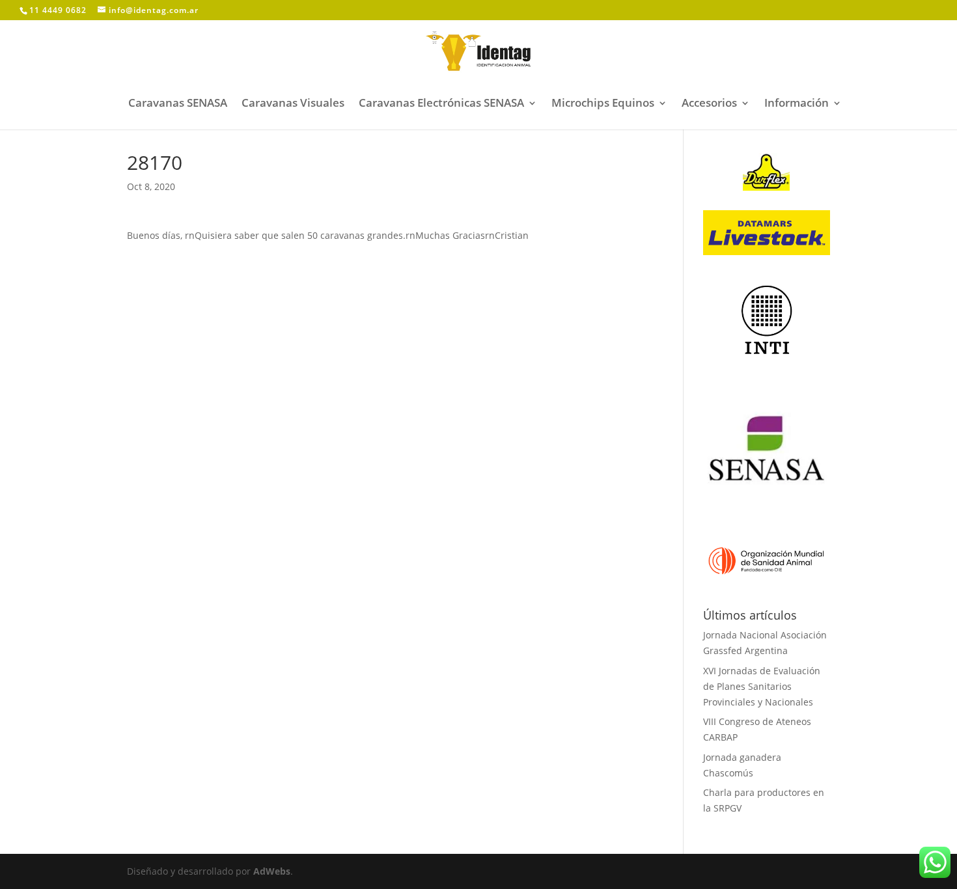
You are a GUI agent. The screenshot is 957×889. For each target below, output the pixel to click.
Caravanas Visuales (293, 104)
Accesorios (709, 104)
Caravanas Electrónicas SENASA (441, 104)
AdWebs (271, 871)
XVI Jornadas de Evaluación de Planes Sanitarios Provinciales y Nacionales (761, 686)
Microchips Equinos (602, 104)
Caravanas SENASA (177, 104)
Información (796, 104)
